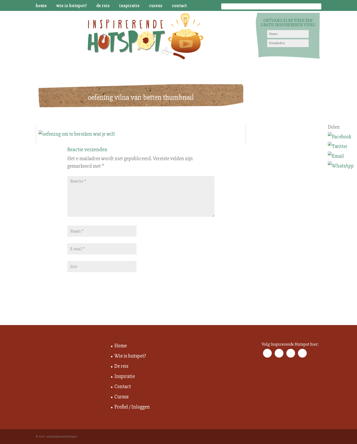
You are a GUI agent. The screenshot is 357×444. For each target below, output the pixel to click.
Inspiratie (129, 5)
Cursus (155, 5)
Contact (179, 5)
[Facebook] (341, 137)
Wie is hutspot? (71, 5)
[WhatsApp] (341, 166)
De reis (103, 5)
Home (41, 5)
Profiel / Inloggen (132, 407)
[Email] (341, 156)
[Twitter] (341, 146)
